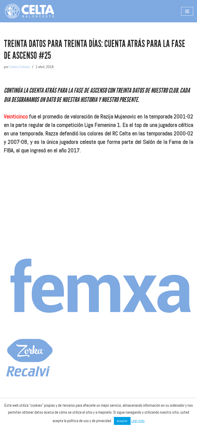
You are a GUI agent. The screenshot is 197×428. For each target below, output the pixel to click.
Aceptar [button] (122, 421)
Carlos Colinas (19, 66)
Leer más (138, 420)
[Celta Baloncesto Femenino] (29, 11)
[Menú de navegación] (187, 11)
